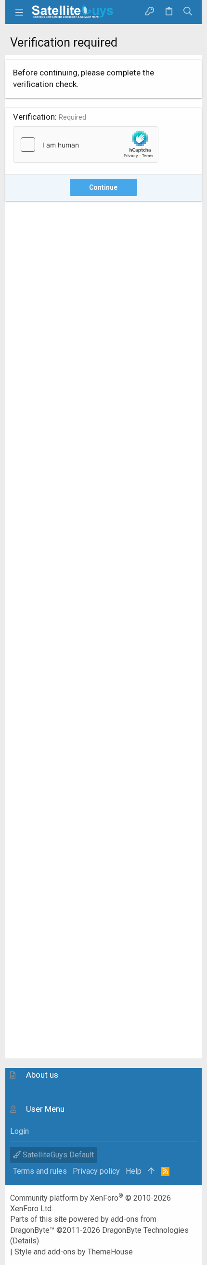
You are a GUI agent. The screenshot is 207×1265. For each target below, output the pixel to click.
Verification (34, 117)
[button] (19, 12)
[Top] (151, 1171)
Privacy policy (96, 1171)
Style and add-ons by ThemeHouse (73, 1251)
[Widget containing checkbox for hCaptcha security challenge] (85, 144)
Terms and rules (40, 1171)
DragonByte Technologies (145, 1230)
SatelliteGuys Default (57, 1154)
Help (134, 1171)
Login (19, 1131)
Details (25, 1240)
